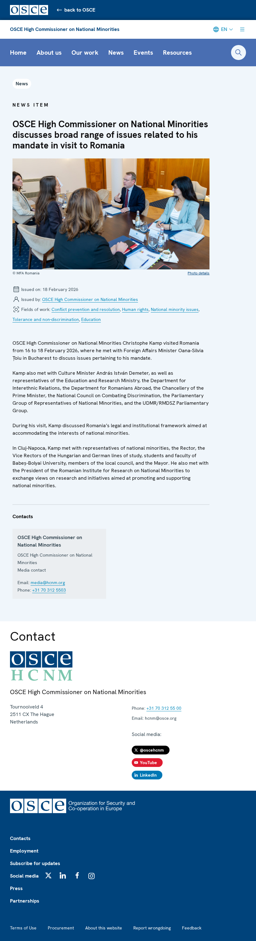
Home (18, 52)
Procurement (61, 928)
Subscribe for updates (35, 863)
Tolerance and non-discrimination (45, 319)
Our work (84, 52)
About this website (103, 928)
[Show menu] (242, 29)
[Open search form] (238, 52)
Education (91, 319)
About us (49, 52)
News (116, 52)
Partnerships (24, 901)
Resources (177, 52)
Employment (24, 851)
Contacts (20, 838)
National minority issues (175, 309)
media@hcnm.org (48, 582)
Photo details (198, 273)
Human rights (135, 309)
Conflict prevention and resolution (86, 309)
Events (143, 52)
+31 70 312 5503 (49, 590)
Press (16, 888)
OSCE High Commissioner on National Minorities (65, 29)
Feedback (191, 928)
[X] (48, 875)
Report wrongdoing (152, 928)
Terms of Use (23, 928)
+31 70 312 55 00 (163, 708)
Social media (24, 876)
